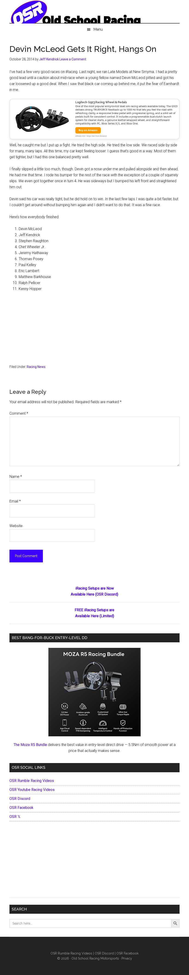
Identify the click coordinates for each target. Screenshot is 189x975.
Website (16, 526)
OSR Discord (19, 798)
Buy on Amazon (88, 130)
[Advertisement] (94, 330)
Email (15, 501)
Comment (18, 413)
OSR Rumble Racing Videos (31, 780)
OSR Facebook (21, 807)
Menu (98, 29)
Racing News (36, 367)
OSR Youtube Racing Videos (32, 789)
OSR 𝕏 (15, 816)
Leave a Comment (72, 59)
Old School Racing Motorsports (95, 958)
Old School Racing (94, 14)
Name (15, 476)
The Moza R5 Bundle (30, 745)
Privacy (126, 958)
